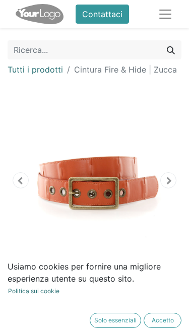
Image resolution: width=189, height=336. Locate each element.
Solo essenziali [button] (115, 320)
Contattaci (102, 14)
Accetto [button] (163, 320)
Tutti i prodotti (35, 69)
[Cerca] (170, 49)
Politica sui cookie (33, 291)
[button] (21, 180)
